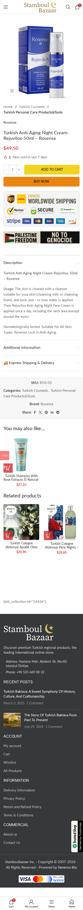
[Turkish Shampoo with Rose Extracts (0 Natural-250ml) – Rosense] (21, 455)
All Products (12, 771)
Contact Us (11, 843)
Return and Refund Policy (22, 807)
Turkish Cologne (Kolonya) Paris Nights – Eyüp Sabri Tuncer (62, 547)
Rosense (9, 122)
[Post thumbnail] (12, 721)
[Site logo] (40, 7)
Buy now (41, 181)
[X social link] (40, 412)
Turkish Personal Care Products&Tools (33, 112)
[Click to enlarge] (12, 91)
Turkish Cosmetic (32, 107)
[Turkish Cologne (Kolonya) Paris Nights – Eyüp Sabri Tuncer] (62, 522)
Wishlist (9, 762)
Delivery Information (19, 790)
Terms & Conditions (18, 815)
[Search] (68, 7)
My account (12, 746)
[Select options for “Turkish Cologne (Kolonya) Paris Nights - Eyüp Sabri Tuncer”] (48, 535)
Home (8, 107)
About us (10, 834)
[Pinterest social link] (46, 412)
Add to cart (52, 169)
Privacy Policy (14, 798)
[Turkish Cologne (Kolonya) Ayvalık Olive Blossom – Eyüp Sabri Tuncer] (21, 522)
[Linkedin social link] (52, 412)
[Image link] (28, 632)
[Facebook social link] (34, 412)
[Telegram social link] (58, 412)
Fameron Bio (67, 867)
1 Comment (35, 703)
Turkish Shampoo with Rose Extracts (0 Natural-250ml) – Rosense (21, 480)
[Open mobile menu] (5, 7)
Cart (6, 754)
